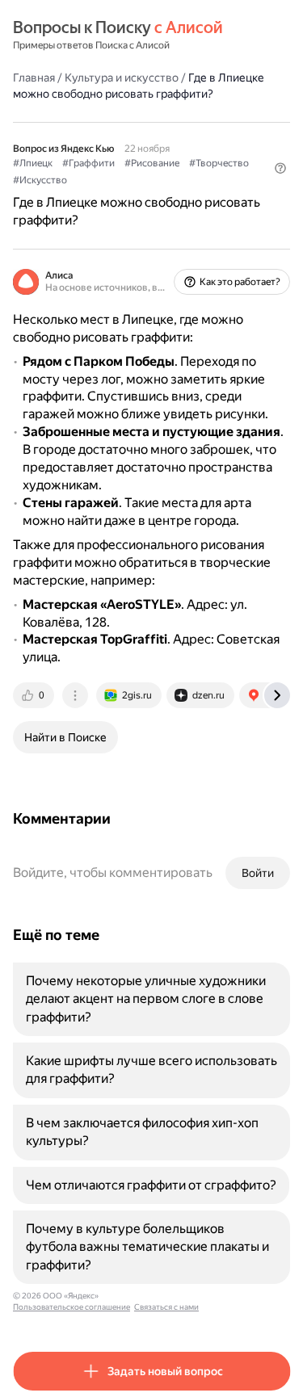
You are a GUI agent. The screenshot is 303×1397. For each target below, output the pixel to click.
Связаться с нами (166, 1307)
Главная (34, 77)
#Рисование (151, 163)
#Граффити (88, 163)
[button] (280, 168)
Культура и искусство (122, 77)
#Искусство (40, 180)
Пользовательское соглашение (71, 1307)
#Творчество (219, 163)
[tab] (35, 695)
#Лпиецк (33, 163)
